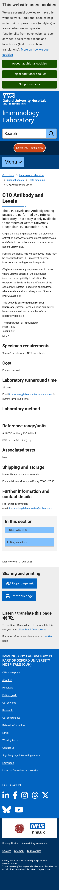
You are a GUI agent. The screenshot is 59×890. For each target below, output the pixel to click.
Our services (9, 702)
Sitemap (19, 851)
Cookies (6, 851)
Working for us (10, 740)
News (5, 732)
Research (7, 710)
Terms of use (34, 851)
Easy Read (8, 762)
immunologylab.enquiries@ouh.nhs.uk (30, 394)
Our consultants (11, 717)
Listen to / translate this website (20, 770)
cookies (48, 636)
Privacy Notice (10, 843)
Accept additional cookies (29, 63)
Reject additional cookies (29, 74)
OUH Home (8, 175)
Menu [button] (10, 162)
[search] (51, 134)
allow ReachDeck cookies (32, 629)
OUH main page (11, 672)
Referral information (13, 725)
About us (7, 680)
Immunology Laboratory (31, 175)
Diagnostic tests (15, 180)
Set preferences (29, 84)
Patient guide (9, 695)
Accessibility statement (34, 843)
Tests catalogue (36, 180)
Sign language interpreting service (21, 755)
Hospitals (7, 687)
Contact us (8, 747)
